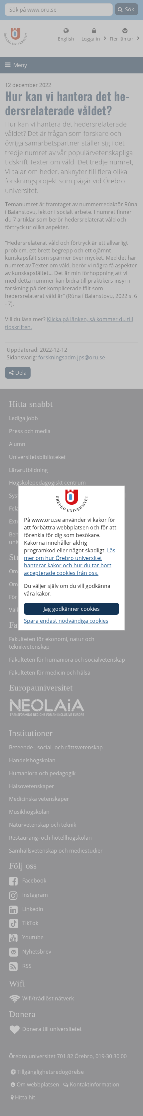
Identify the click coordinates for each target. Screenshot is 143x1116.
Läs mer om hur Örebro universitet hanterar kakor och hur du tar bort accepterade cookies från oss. (69, 562)
